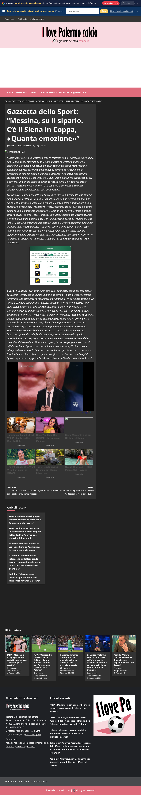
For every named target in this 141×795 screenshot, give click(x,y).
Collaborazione (37, 19)
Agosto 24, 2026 (14, 673)
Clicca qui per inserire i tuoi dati (121, 11)
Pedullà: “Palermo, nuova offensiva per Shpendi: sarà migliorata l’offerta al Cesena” (24, 577)
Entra (104, 11)
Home (10, 92)
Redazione (9, 19)
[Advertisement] (70, 67)
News (33, 92)
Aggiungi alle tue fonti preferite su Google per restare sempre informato (51, 3)
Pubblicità (22, 19)
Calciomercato (49, 92)
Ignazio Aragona (32, 734)
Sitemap (20, 746)
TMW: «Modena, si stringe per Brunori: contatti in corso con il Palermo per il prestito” (25, 519)
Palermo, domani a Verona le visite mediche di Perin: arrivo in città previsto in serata (24, 546)
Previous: (28, 490)
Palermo (20, 92)
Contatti (10, 746)
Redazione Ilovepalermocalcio (20, 146)
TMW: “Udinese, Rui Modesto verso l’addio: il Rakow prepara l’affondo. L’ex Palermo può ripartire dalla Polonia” (25, 533)
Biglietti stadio (79, 92)
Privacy (31, 746)
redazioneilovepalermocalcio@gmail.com (27, 742)
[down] (26, 92)
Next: (72, 490)
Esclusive (64, 92)
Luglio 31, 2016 (42, 146)
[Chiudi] (137, 3)
